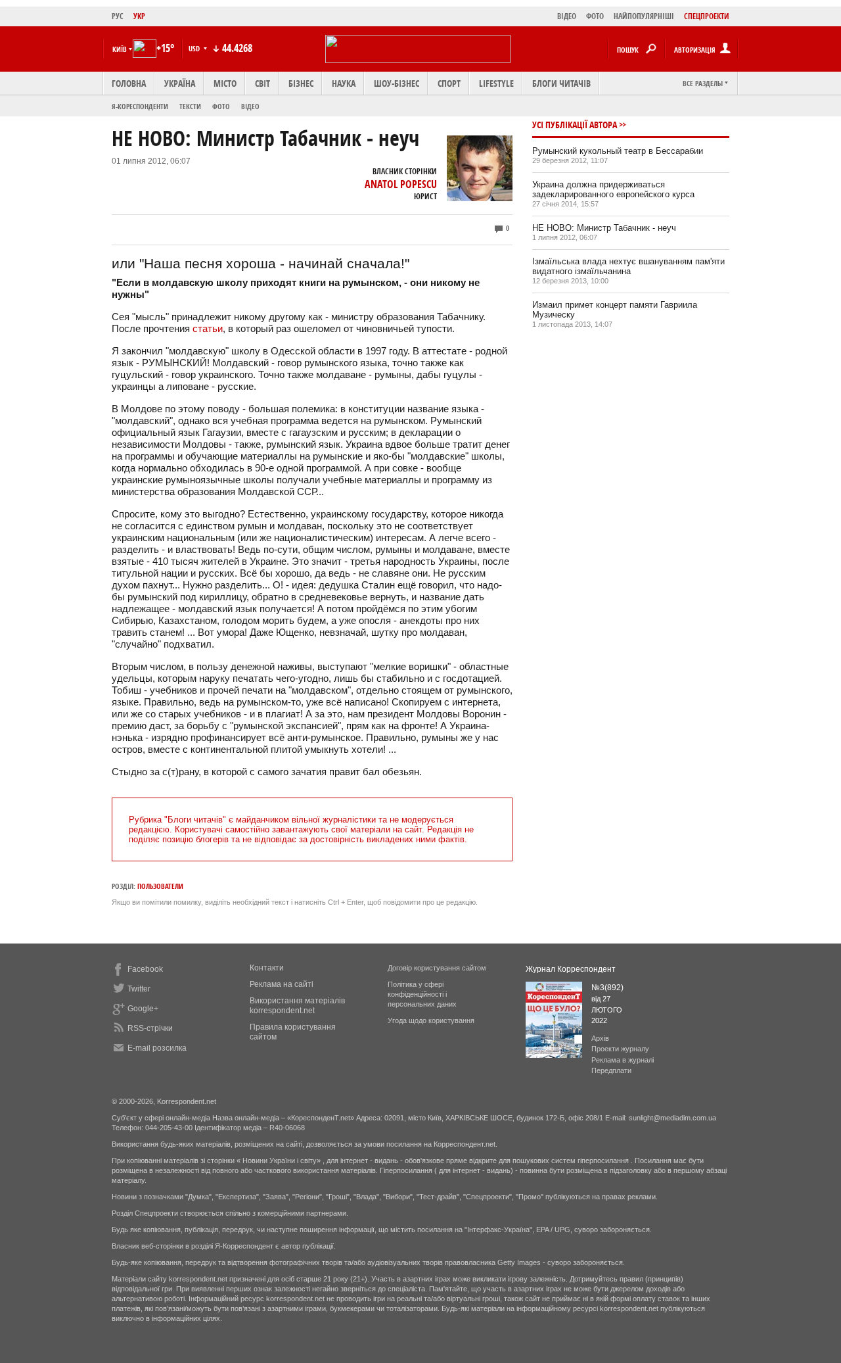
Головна (129, 83)
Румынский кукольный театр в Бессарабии (617, 151)
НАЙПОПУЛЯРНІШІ (644, 16)
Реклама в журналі (622, 1060)
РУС (118, 16)
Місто (225, 83)
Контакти (267, 967)
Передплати (611, 1070)
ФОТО (595, 16)
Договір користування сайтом (437, 968)
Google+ (142, 1008)
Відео (250, 106)
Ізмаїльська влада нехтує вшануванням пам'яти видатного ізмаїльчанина (628, 266)
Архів (600, 1038)
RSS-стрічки (150, 1028)
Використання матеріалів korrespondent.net (297, 1005)
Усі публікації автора (574, 124)
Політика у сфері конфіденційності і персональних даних (422, 994)
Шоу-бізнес (396, 83)
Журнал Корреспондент (571, 969)
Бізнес (300, 83)
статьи (208, 328)
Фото (221, 106)
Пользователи (160, 886)
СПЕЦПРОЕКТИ (706, 16)
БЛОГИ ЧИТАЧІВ (561, 83)
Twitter (138, 988)
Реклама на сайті (281, 984)
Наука (343, 83)
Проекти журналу (620, 1049)
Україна (179, 83)
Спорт (449, 83)
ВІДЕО (566, 16)
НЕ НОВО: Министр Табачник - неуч (604, 228)
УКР (139, 16)
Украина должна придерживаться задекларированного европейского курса (613, 189)
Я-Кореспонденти (140, 106)
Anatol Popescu (401, 184)
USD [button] (195, 48)
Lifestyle (496, 83)
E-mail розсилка (157, 1048)
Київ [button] (119, 49)
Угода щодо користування (431, 1020)
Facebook (145, 969)
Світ (262, 83)
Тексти (190, 106)
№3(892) (607, 987)
